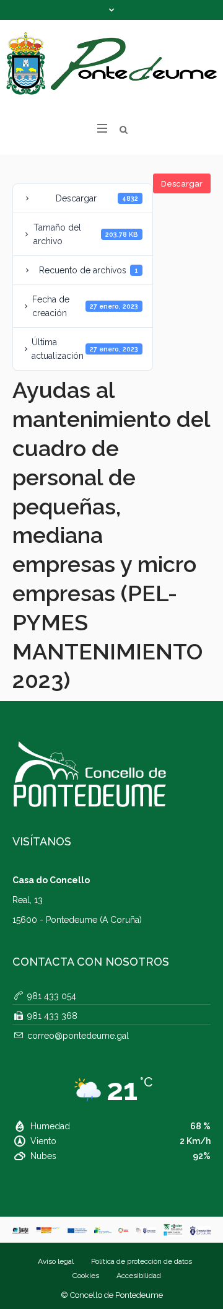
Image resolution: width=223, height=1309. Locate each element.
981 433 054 (51, 996)
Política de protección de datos (141, 1261)
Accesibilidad (138, 1275)
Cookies (85, 1275)
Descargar (182, 183)
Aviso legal (56, 1261)
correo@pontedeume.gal (78, 1036)
